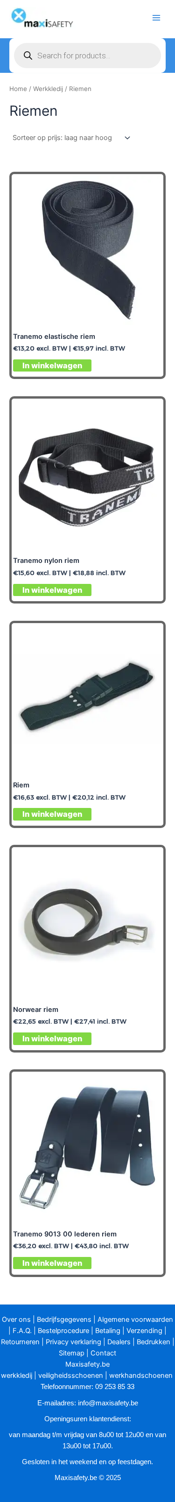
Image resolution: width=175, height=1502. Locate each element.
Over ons (16, 1319)
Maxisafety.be (87, 1364)
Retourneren (20, 1342)
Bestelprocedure (63, 1331)
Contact (103, 1353)
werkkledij (16, 1375)
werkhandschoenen (141, 1375)
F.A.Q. (22, 1331)
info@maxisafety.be (108, 1403)
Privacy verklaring (73, 1342)
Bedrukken (153, 1342)
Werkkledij (48, 88)
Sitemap (71, 1353)
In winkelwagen (52, 365)
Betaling (107, 1331)
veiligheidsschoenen (70, 1375)
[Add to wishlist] (148, 188)
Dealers (119, 1342)
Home (18, 88)
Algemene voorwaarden (135, 1319)
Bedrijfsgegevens (64, 1319)
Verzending (144, 1331)
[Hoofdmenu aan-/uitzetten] (156, 17)
